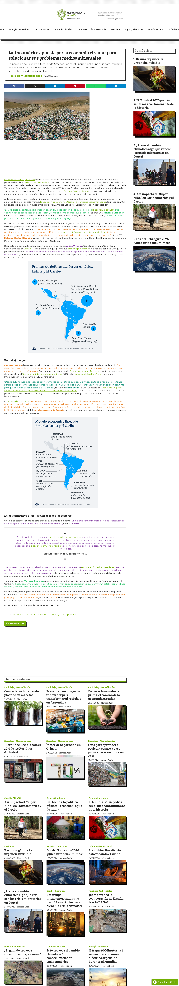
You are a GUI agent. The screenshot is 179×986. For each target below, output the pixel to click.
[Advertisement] (65, 157)
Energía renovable (18, 29)
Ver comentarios (15, 623)
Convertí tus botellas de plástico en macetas (21, 693)
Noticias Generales (57, 846)
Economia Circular (23, 614)
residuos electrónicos (69, 232)
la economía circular (103, 210)
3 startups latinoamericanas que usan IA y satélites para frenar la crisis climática (65, 900)
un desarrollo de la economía (65, 537)
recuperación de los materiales (97, 567)
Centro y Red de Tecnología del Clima (42, 374)
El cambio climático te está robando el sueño (105, 852)
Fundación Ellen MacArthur (88, 374)
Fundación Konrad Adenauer (85, 371)
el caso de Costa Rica (18, 401)
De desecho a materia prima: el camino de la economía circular (104, 694)
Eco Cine (115, 29)
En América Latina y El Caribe (19, 179)
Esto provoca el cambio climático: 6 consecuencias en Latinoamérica (63, 956)
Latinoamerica (41, 614)
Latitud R (28, 249)
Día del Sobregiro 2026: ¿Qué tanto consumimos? (65, 852)
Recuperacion (69, 614)
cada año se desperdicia (36, 182)
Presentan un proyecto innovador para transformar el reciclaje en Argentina (63, 696)
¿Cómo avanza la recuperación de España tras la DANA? (106, 898)
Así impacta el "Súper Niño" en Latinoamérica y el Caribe (22, 805)
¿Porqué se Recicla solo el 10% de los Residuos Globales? (22, 748)
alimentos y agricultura (94, 232)
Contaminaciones (98, 798)
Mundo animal (156, 29)
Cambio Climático (64, 29)
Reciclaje (55, 614)
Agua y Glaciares (134, 29)
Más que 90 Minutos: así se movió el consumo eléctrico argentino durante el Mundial (106, 956)
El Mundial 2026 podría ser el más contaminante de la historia (107, 805)
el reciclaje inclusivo (78, 249)
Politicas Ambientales (100, 891)
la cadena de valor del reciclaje (46, 546)
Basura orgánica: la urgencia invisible (18, 852)
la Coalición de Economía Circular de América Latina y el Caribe (73, 202)
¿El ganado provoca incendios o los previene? (22, 952)
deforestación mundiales (74, 191)
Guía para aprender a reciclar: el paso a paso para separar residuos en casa (106, 750)
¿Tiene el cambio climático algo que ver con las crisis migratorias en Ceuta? (22, 897)
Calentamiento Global (100, 846)
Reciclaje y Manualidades (25, 75)
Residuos (9, 846)
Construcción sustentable (92, 29)
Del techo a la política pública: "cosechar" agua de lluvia (64, 805)
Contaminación (41, 29)
